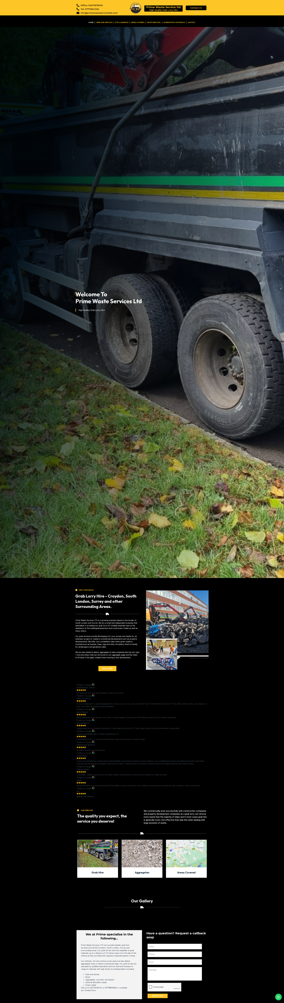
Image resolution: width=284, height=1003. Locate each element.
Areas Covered (137, 22)
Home (91, 22)
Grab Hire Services (104, 22)
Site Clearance (121, 22)
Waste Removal (154, 22)
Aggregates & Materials (174, 22)
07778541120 (110, 988)
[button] (278, 997)
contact (191, 22)
